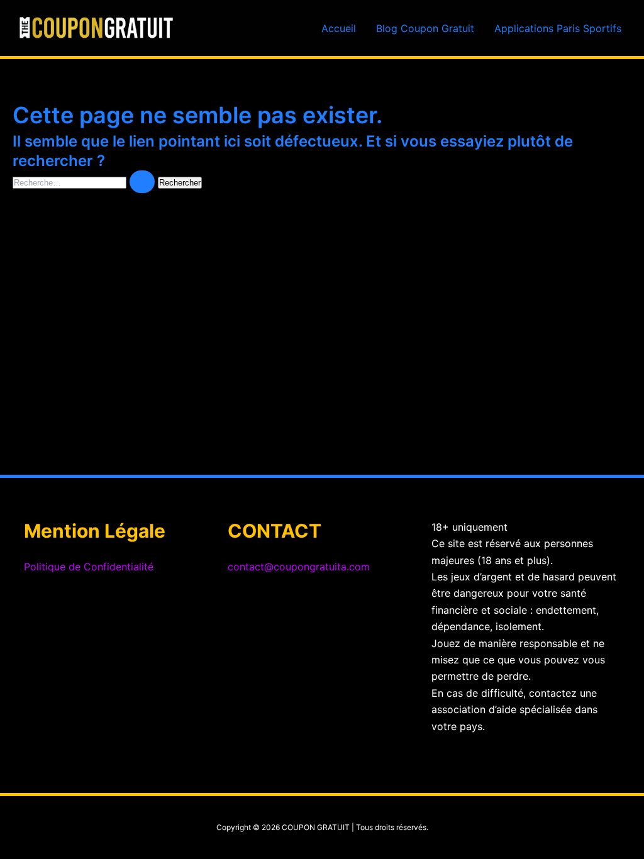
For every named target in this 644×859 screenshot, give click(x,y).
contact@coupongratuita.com (299, 566)
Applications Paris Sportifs (557, 28)
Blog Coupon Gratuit (425, 28)
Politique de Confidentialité (88, 566)
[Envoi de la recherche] (142, 181)
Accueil (338, 28)
